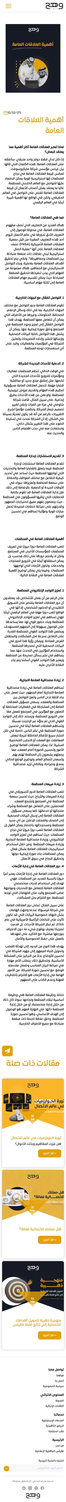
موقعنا (60, 1375)
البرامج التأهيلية (55, 1426)
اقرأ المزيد (49, 1153)
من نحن (60, 1445)
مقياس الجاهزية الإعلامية (49, 1451)
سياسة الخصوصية (53, 1386)
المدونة (59, 1400)
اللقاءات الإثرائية (54, 1406)
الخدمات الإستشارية (53, 1420)
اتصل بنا (59, 1381)
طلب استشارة (56, 1431)
